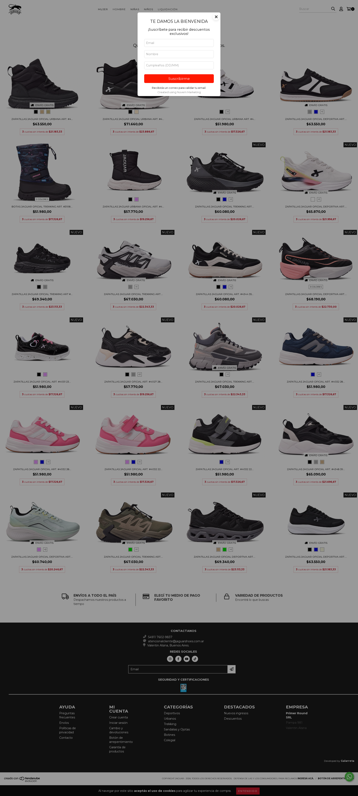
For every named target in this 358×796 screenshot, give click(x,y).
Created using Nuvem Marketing (179, 92)
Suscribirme (179, 79)
